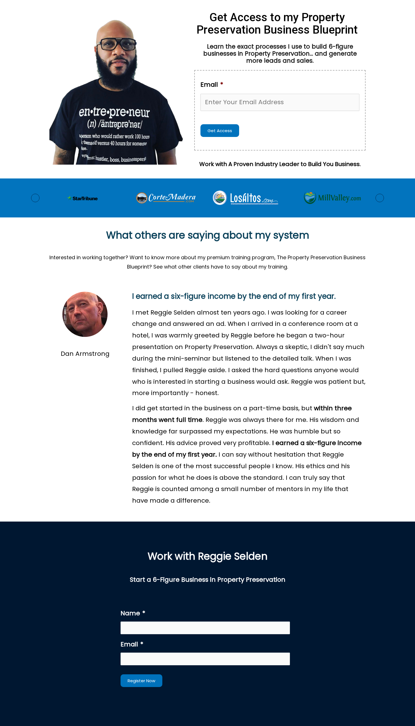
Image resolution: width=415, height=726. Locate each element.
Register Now (141, 681)
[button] (35, 198)
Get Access (219, 131)
